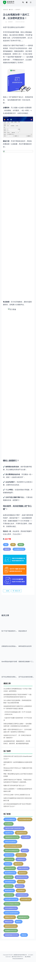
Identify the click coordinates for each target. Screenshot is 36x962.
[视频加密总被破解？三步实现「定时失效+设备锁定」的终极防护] (26, 656)
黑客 (24, 935)
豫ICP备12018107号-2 (17, 956)
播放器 (21, 544)
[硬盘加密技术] (26, 626)
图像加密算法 (9, 868)
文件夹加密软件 (10, 908)
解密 (18, 921)
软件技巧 (18, 9)
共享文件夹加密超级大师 (12, 846)
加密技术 (9, 855)
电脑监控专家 (9, 917)
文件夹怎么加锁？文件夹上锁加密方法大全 (17, 794)
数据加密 (19, 886)
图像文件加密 (23, 868)
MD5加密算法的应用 (25, 646)
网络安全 (8, 921)
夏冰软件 (22, 872)
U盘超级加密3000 (11, 837)
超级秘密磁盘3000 (11, 935)
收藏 (7, 591)
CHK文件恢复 (10, 819)
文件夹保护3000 (11, 899)
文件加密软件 (22, 895)
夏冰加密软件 (10, 872)
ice (6, 22)
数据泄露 (20, 890)
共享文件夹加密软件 (11, 850)
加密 (6, 544)
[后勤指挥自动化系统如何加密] (10, 641)
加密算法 (9, 859)
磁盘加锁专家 (23, 917)
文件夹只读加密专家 (11, 912)
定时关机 (8, 877)
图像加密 (18, 864)
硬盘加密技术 (22, 631)
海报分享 (17, 591)
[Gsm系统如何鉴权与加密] (10, 656)
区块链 (8, 864)
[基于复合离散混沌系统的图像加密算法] (10, 672)
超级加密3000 (10, 926)
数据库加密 (9, 890)
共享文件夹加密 (10, 841)
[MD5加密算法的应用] (26, 641)
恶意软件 (8, 886)
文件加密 (9, 895)
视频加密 (7, 549)
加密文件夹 (21, 855)
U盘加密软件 (21, 832)
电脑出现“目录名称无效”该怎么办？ (15, 785)
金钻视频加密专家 (19, 549)
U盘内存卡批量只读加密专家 (14, 828)
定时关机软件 (9, 881)
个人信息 (25, 837)
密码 (13, 544)
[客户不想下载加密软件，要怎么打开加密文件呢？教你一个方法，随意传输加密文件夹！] (10, 626)
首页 (12, 9)
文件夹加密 (25, 899)
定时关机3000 (21, 877)
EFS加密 (8, 824)
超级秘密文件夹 (10, 930)
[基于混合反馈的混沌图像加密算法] (26, 672)
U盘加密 (8, 832)
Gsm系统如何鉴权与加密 (9, 661)
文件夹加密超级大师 (12, 904)
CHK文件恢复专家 (25, 819)
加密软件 (21, 859)
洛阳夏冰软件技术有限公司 (20, 954)
